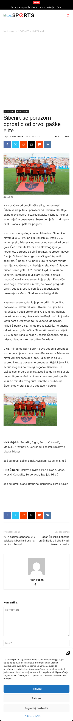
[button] (67, 652)
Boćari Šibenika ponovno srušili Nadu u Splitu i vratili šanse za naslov (54, 540)
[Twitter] (15, 144)
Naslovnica (9, 31)
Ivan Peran (17, 136)
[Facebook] (7, 144)
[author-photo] (36, 574)
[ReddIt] (23, 144)
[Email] (31, 144)
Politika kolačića (33, 716)
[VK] (47, 144)
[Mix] (39, 144)
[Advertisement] (36, 72)
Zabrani (36, 698)
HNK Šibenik (38, 31)
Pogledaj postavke (36, 708)
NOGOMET (23, 31)
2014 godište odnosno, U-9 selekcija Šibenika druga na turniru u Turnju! (19, 540)
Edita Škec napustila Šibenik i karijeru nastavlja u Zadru (36, 7)
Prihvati (37, 688)
